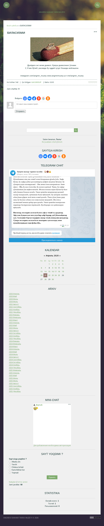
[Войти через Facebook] (34, 98)
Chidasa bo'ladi (17, 467)
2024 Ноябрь (14, 365)
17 (55, 271)
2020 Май (13, 296)
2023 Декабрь (15, 338)
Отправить (20, 111)
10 (55, 268)
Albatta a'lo (16, 462)
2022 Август (14, 304)
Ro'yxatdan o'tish (49, 142)
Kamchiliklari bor (18, 470)
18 (59, 271)
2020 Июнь (13, 299)
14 (45, 271)
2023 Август (14, 330)
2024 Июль (13, 354)
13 (41, 271)
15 (49, 271)
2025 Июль (13, 381)
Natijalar (12, 482)
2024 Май (13, 352)
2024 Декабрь (15, 367)
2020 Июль (13, 301)
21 (45, 275)
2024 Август (14, 357)
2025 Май (13, 375)
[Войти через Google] (43, 98)
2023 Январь (14, 315)
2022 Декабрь (15, 312)
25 (59, 275)
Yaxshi (14, 464)
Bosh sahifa (12, 25)
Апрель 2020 (52, 255)
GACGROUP (36, 82)
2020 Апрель (14, 293)
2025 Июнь (13, 378)
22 (49, 275)
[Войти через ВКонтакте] (29, 98)
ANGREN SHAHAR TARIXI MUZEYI (52, 12)
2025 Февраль (15, 370)
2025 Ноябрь (14, 388)
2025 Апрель (14, 373)
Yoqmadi (15, 473)
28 (45, 279)
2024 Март (13, 346)
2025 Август (14, 383)
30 (53, 279)
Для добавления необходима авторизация (52, 445)
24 (55, 275)
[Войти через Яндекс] (39, 98)
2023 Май (13, 325)
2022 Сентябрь (15, 307)
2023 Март (13, 320)
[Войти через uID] (25, 98)
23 (53, 275)
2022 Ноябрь (14, 309)
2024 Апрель (14, 349)
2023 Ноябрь (14, 336)
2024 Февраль (15, 344)
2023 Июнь (13, 328)
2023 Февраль (15, 317)
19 (63, 271)
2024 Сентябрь (15, 359)
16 (53, 271)
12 (63, 268)
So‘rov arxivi (22, 482)
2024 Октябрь (15, 362)
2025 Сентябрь (15, 386)
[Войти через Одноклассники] (48, 98)
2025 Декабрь (15, 391)
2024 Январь (14, 341)
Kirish (60, 142)
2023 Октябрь (15, 333)
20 (41, 275)
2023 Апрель (14, 322)
